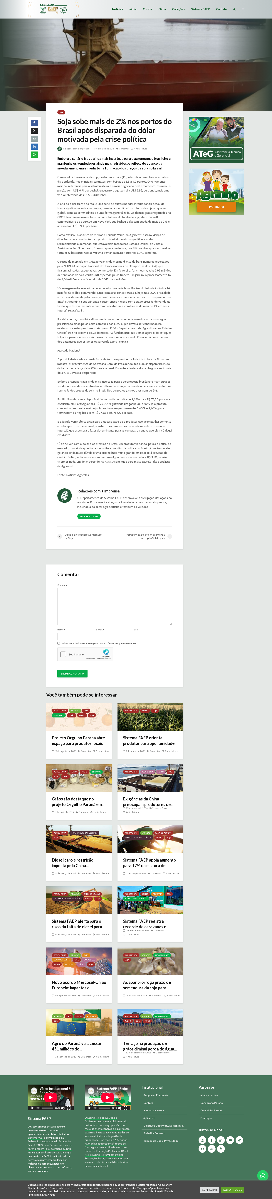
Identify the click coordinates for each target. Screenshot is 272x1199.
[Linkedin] (221, 1140)
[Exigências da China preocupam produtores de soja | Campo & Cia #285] (150, 778)
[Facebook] (212, 1140)
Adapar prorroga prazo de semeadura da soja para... (147, 985)
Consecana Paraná (211, 1103)
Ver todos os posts (89, 516)
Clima (162, 9)
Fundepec (206, 1118)
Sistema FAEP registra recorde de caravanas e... (146, 924)
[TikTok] (239, 1140)
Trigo (65, 776)
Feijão (71, 715)
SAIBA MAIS (49, 1194)
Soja (61, 112)
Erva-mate (59, 715)
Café (86, 711)
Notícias (117, 9)
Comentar (124, 148)
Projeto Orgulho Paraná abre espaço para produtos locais (78, 740)
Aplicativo (149, 1118)
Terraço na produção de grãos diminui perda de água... (150, 1046)
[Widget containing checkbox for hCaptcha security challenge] (85, 654)
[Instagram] (202, 1140)
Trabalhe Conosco (154, 1133)
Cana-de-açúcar (163, 833)
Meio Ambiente (162, 955)
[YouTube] (230, 1140)
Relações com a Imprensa (76, 148)
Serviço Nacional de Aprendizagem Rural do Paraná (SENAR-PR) (50, 1148)
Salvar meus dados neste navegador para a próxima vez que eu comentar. (99, 643)
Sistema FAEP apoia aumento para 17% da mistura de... (149, 862)
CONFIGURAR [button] (209, 1189)
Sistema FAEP (200, 9)
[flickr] (202, 1149)
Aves (86, 955)
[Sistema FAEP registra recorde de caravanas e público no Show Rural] (150, 900)
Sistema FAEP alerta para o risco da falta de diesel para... (78, 924)
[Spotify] (212, 1149)
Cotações (178, 9)
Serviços (96, 772)
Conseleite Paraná (211, 1110)
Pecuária (157, 894)
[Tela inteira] (69, 1108)
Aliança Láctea (209, 1095)
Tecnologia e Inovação (136, 898)
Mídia (133, 9)
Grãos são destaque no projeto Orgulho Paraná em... (78, 801)
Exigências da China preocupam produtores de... (148, 801)
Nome (61, 630)
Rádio (161, 772)
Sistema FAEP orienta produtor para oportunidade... (150, 740)
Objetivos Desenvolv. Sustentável (163, 1125)
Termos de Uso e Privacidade (161, 1141)
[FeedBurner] (221, 1149)
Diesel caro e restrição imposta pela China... (72, 862)
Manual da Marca (153, 1110)
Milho (82, 715)
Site (136, 630)
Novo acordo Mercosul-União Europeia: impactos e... (79, 985)
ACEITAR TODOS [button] (232, 1189)
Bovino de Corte (62, 960)
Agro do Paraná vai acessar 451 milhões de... (77, 1046)
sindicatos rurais (50, 1152)
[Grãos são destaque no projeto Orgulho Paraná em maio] (79, 778)
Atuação (75, 711)
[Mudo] (63, 1108)
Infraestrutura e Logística (84, 833)
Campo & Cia (147, 772)
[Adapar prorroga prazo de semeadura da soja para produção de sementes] (150, 961)
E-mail (100, 630)
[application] (51, 1097)
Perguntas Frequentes (156, 1095)
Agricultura (60, 711)
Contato (221, 9)
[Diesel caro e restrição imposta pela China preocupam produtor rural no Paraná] (79, 839)
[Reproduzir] (32, 1108)
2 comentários (159, 808)
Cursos (147, 9)
